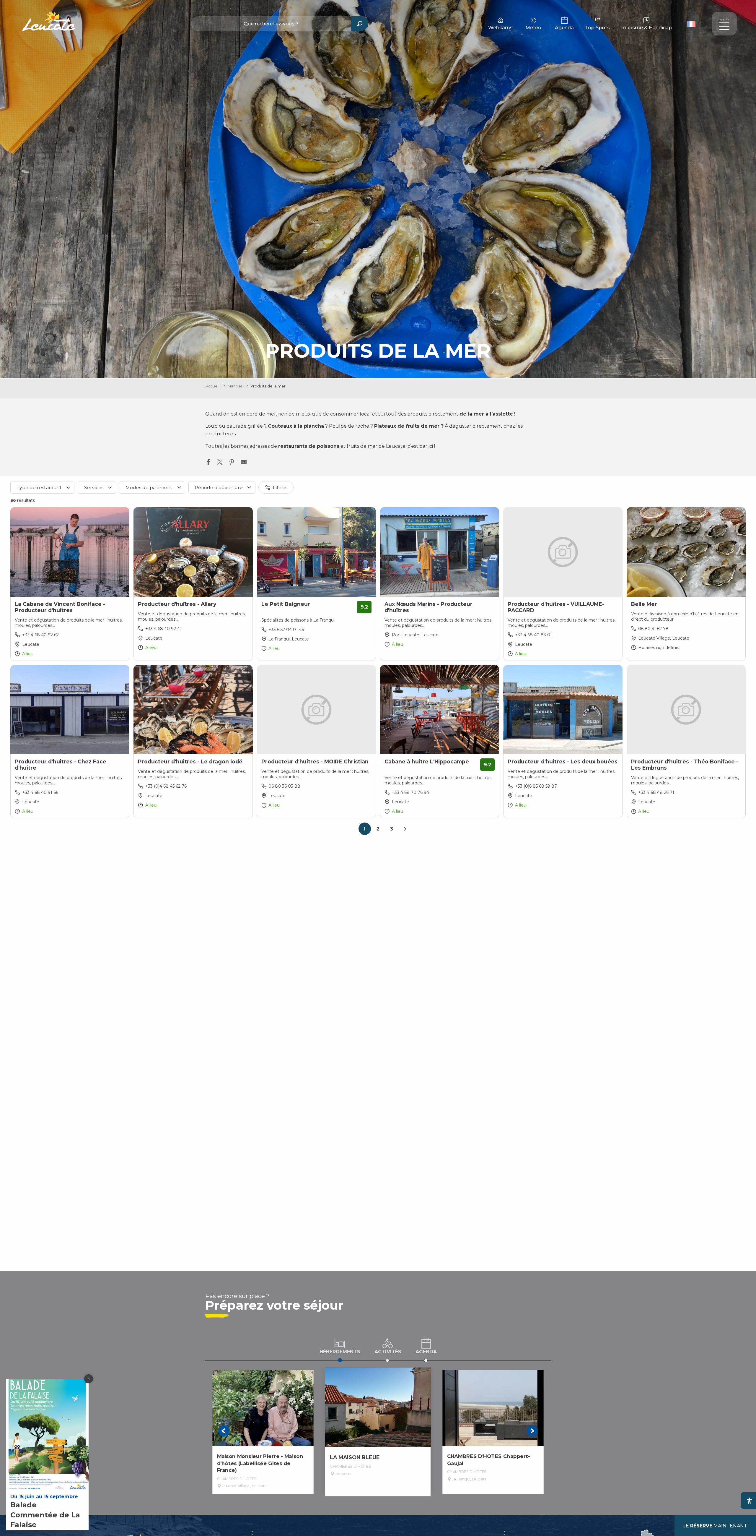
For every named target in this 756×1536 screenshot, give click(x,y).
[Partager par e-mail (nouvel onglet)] (244, 463)
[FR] (691, 24)
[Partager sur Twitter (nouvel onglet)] (220, 463)
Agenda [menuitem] (564, 27)
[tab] (339, 1345)
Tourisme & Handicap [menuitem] (646, 27)
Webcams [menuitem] (500, 27)
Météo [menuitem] (533, 27)
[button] (691, 23)
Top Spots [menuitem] (597, 27)
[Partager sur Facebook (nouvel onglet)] (208, 463)
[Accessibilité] (749, 1500)
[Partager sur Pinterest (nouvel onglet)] (232, 463)
